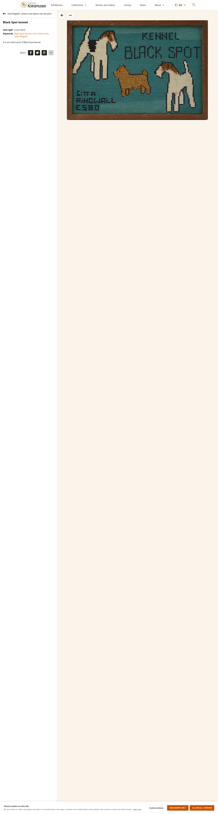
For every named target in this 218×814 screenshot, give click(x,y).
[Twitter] (37, 52)
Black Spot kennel (23, 33)
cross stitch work (40, 33)
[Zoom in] (62, 15)
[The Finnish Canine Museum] (34, 5)
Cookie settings (156, 808)
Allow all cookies (202, 808)
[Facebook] (30, 52)
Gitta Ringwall (21, 36)
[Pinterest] (44, 52)
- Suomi (180, 13)
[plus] (51, 52)
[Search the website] (193, 5)
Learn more (137, 809)
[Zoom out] (70, 15)
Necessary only (178, 808)
